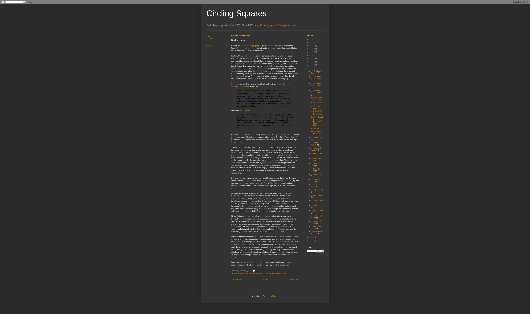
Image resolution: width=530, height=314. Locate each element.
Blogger (275, 296)
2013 (312, 59)
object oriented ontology (279, 273)
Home (265, 280)
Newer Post (236, 280)
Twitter (210, 39)
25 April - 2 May (317, 200)
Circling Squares (236, 13)
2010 (312, 68)
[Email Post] (254, 271)
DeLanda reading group (250, 46)
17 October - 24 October (317, 72)
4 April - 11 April (317, 211)
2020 (312, 39)
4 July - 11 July (317, 153)
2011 (312, 65)
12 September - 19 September (317, 84)
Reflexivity (315, 128)
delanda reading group (245, 273)
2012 (312, 62)
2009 (312, 238)
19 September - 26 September (317, 77)
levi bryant (267, 273)
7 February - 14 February (317, 232)
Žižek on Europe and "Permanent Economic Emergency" (317, 110)
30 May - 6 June (318, 174)
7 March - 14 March (316, 227)
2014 (312, 55)
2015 (312, 52)
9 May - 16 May (317, 190)
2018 (312, 42)
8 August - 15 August (316, 149)
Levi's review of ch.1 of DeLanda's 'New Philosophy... (317, 121)
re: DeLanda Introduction (316, 133)
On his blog (235, 84)
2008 (312, 241)
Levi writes (245, 111)
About (210, 36)
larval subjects (258, 273)
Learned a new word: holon (317, 98)
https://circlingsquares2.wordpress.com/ (275, 25)
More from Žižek (317, 103)
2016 (312, 49)
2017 (312, 46)
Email (208, 46)
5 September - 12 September (316, 92)
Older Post (294, 280)
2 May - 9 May (317, 195)
